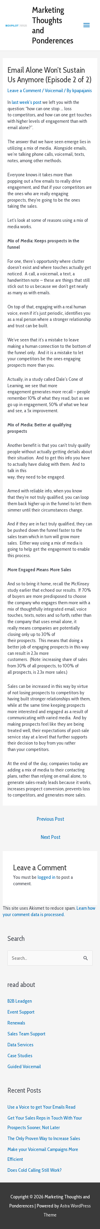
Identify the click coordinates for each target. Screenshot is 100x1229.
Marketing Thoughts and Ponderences (52, 25)
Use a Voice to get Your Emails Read (41, 1107)
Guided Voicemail (24, 1066)
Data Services (20, 1045)
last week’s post (26, 102)
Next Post (51, 837)
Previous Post (50, 819)
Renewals (16, 1023)
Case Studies (19, 1055)
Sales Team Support (26, 1034)
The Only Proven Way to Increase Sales (43, 1138)
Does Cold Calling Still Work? (34, 1170)
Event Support (20, 1012)
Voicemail (54, 90)
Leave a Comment (24, 90)
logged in (46, 877)
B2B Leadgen (19, 1001)
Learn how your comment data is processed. (49, 911)
